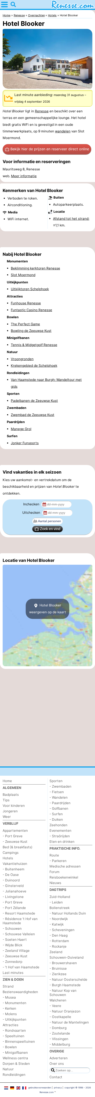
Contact (55, 1077)
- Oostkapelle (60, 1017)
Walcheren (57, 1000)
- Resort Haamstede (19, 913)
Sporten (56, 781)
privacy (58, 1087)
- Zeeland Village (16, 950)
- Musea (9, 997)
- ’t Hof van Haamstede (21, 967)
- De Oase (11, 875)
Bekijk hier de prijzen (49, 149)
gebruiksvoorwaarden (39, 1087)
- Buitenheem (13, 869)
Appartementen (15, 830)
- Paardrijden (59, 803)
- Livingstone (13, 897)
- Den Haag (58, 935)
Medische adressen (65, 866)
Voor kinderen (14, 805)
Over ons (56, 1063)
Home (7, 781)
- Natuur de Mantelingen (69, 1022)
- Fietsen (56, 792)
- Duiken (56, 819)
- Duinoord (11, 880)
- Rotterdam (59, 941)
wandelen (62, 131)
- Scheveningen (61, 930)
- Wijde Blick (12, 945)
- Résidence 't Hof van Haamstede (20, 921)
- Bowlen (10, 1047)
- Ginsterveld (13, 886)
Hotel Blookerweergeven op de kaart (47, 608)
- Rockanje (57, 946)
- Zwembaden (60, 786)
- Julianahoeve (14, 891)
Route (54, 855)
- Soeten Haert (15, 939)
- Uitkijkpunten (14, 1019)
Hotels (8, 858)
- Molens (10, 1014)
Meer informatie (24, 176)
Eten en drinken (61, 841)
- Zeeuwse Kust (15, 841)
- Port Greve (13, 836)
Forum (54, 872)
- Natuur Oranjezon (64, 1011)
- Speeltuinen (13, 1036)
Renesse (42, 111)
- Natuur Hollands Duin (67, 913)
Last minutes (13, 973)
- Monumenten (14, 1003)
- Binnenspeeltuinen (19, 1041)
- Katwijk (56, 924)
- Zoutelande (59, 1033)
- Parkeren (57, 861)
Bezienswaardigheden (20, 992)
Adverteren (58, 1058)
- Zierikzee (57, 974)
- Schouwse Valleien (19, 934)
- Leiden (56, 902)
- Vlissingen (58, 1039)
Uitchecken (31, 512)
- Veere (55, 1006)
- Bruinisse (58, 968)
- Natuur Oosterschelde (68, 979)
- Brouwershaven (63, 963)
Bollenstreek (59, 908)
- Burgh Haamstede (65, 985)
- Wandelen (58, 797)
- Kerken (9, 1008)
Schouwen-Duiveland (66, 957)
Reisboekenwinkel (63, 877)
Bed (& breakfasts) (17, 847)
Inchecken (31, 504)
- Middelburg (59, 1044)
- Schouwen (12, 928)
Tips (6, 800)
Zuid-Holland (59, 897)
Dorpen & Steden (16, 1063)
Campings (11, 853)
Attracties (10, 1025)
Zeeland (55, 952)
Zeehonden (58, 825)
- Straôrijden (59, 836)
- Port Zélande (14, 908)
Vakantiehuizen (15, 864)
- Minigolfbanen (15, 1052)
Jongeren (10, 811)
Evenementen (60, 830)
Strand (8, 986)
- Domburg (57, 1028)
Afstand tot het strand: (71, 218)
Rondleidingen (14, 1075)
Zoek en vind (50, 529)
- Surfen (56, 814)
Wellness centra (15, 1058)
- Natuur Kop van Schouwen (62, 992)
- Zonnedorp (12, 962)
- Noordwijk (58, 919)
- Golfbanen (58, 808)
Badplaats (11, 794)
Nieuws (55, 883)
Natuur (8, 1069)
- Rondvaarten (14, 1030)
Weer (7, 817)
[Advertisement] (47, 239)
